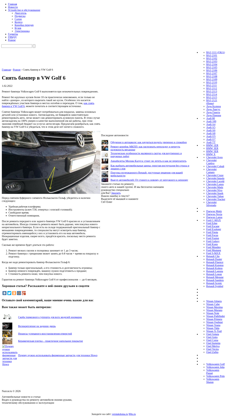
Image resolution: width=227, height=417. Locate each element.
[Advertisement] (126, 253)
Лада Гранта (213, 112)
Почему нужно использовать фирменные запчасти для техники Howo (57, 355)
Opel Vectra (212, 349)
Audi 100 (211, 121)
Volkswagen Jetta (215, 367)
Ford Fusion (212, 238)
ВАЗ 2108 (211, 76)
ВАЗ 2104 (211, 64)
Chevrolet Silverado (211, 204)
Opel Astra (212, 337)
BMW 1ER (212, 145)
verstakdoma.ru (120, 414)
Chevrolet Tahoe (215, 196)
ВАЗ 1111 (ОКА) (215, 52)
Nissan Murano (214, 310)
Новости (13, 7)
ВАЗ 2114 (211, 94)
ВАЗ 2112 (211, 88)
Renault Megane (215, 277)
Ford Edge (211, 223)
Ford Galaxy (213, 241)
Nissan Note (212, 313)
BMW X (211, 154)
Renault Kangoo (215, 265)
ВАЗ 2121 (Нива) (211, 102)
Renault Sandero (215, 280)
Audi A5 (210, 127)
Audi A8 (210, 133)
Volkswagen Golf (215, 364)
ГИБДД (12, 37)
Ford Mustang (213, 250)
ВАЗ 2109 (211, 79)
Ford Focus (212, 235)
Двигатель (20, 13)
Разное (12, 40)
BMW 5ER (212, 151)
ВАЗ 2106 (211, 70)
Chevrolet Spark (214, 193)
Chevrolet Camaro (211, 171)
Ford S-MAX (213, 253)
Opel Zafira (212, 352)
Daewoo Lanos (214, 217)
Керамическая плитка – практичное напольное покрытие (50, 341)
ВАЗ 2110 (211, 82)
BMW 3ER (212, 148)
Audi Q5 (211, 136)
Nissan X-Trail (214, 331)
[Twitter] (9, 293)
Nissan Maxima (214, 307)
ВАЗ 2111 (211, 85)
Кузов (18, 28)
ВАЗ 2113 (211, 91)
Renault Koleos (214, 268)
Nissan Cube (213, 304)
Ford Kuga (212, 244)
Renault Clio (213, 256)
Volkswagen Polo (215, 376)
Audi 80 (210, 118)
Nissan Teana (213, 325)
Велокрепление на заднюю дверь (37, 326)
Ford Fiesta (212, 232)
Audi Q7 (211, 139)
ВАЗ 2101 (211, 55)
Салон (18, 19)
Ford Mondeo (213, 247)
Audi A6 (210, 130)
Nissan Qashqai (214, 322)
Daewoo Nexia (214, 214)
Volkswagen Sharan (212, 381)
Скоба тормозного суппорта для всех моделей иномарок (50, 317)
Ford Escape (212, 226)
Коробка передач (24, 25)
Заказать (116, 193)
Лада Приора (213, 115)
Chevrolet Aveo (214, 157)
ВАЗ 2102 (211, 58)
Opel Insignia (213, 343)
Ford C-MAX (213, 220)
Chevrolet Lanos (215, 184)
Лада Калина (213, 106)
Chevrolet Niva (214, 190)
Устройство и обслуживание (24, 10)
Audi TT (211, 142)
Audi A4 (210, 124)
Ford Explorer (213, 229)
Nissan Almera (214, 301)
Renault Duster (214, 259)
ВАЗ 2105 (211, 67)
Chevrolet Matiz (214, 187)
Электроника (22, 31)
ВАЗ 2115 (211, 97)
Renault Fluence (214, 262)
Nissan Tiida (212, 328)
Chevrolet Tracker (215, 199)
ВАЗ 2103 (211, 61)
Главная (12, 4)
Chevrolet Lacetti (215, 181)
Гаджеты (13, 34)
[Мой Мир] (19, 293)
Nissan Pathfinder (215, 316)
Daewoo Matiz (214, 211)
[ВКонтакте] (4, 293)
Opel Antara (212, 334)
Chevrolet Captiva (211, 162)
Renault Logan (214, 274)
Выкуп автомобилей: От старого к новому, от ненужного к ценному (149, 180)
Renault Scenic (214, 283)
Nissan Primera (214, 319)
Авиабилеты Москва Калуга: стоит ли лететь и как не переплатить (148, 161)
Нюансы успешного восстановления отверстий (45, 333)
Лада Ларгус (213, 109)
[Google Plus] (24, 293)
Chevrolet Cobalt (215, 166)
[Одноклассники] (14, 293)
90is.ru (132, 414)
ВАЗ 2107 (211, 73)
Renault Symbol (214, 286)
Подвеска (20, 16)
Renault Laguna (214, 271)
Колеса (18, 22)
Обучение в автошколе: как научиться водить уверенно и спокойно (149, 142)
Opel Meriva (213, 346)
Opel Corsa (212, 340)
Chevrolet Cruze (215, 175)
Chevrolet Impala (215, 178)
